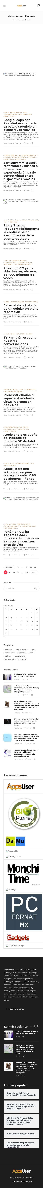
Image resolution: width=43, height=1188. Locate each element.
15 (32, 621)
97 (10, 572)
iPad (17, 220)
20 (21, 625)
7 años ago (18, 143)
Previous (9, 567)
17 (6, 625)
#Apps (33, 650)
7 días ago (17, 712)
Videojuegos (24, 264)
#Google (22, 653)
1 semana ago (18, 728)
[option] (21, 1054)
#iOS (31, 653)
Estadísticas (10, 263)
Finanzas (26, 526)
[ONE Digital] (12, 890)
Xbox (19, 391)
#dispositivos (9, 653)
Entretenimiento (18, 260)
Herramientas (10, 114)
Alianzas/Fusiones (12, 427)
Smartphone (19, 159)
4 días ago (17, 679)
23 (37, 625)
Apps (12, 112)
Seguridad (33, 220)
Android (7, 389)
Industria (8, 429)
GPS (25, 112)
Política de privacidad (16, 1009)
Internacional (19, 157)
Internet (31, 157)
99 (18, 572)
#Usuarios (22, 659)
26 (16, 629)
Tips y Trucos (10, 222)
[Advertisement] (21, 46)
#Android (8, 650)
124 (26, 572)
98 (14, 572)
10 (6, 621)
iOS (20, 114)
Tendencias (30, 389)
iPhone (23, 220)
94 (31, 567)
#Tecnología (9, 659)
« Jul (4, 636)
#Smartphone (20, 656)
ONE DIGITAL (29, 1178)
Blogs (19, 112)
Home (14, 20)
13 (21, 621)
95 (35, 567)
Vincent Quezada (8, 143)
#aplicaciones (21, 650)
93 (26, 567)
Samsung (7, 159)
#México (8, 656)
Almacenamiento (11, 155)
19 (16, 625)
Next (33, 572)
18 (11, 625)
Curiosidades (17, 302)
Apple (6, 112)
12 (16, 621)
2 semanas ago (18, 759)
